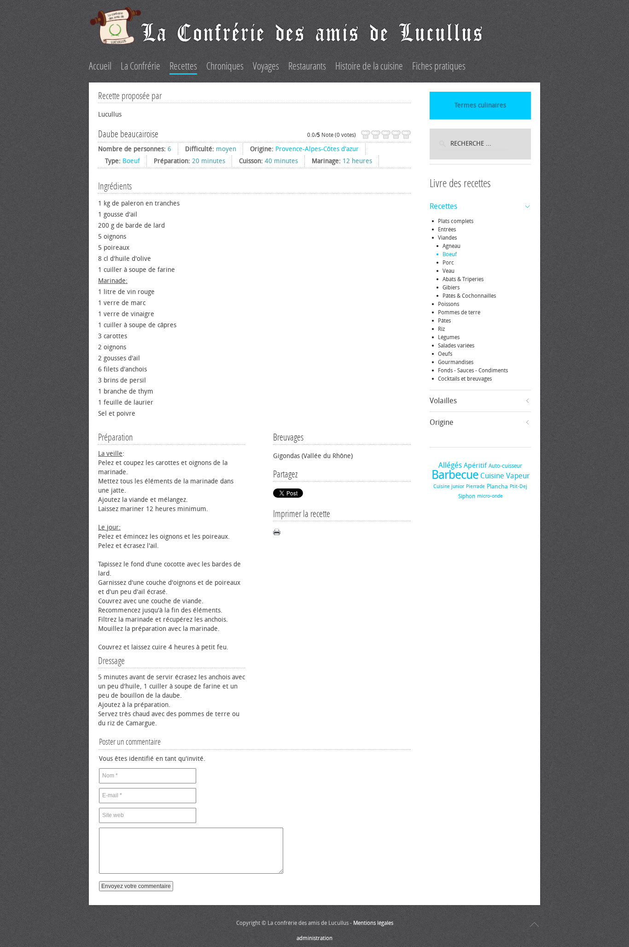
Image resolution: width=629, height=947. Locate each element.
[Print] (276, 531)
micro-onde (490, 496)
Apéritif (475, 465)
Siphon (466, 496)
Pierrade (475, 486)
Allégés (450, 465)
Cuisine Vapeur (505, 475)
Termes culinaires (480, 105)
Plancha (497, 486)
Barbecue (454, 475)
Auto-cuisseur (505, 466)
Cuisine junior (448, 486)
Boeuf (131, 161)
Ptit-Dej (518, 486)
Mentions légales (373, 923)
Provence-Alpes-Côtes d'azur (317, 149)
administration (314, 938)
